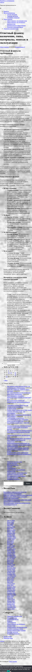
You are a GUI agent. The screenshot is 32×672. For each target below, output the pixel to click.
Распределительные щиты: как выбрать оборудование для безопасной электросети (19, 440)
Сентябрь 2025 (11, 538)
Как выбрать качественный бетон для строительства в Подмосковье (18, 387)
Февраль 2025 (11, 549)
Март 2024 (10, 566)
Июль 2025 (10, 541)
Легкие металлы (12, 463)
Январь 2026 (11, 531)
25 (6, 376)
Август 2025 (11, 539)
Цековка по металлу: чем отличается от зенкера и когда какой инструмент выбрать (19, 427)
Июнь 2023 (10, 580)
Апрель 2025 (11, 545)
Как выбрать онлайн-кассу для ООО (18, 422)
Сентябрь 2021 (11, 607)
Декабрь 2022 (11, 590)
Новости (9, 466)
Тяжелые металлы (12, 477)
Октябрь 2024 (11, 555)
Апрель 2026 (11, 527)
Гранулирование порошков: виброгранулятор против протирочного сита (19, 397)
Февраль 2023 (11, 587)
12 (9, 373)
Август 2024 (11, 558)
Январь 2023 (11, 588)
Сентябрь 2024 (11, 557)
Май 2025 (10, 544)
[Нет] (10, 671)
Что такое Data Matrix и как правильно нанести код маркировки (18, 393)
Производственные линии (15, 474)
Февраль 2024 (11, 568)
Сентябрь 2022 (11, 594)
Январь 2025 (11, 550)
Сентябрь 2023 (11, 575)
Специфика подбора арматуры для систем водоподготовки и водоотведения (17, 407)
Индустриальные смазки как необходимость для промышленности (18, 401)
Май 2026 (10, 525)
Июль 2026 (10, 522)
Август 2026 (11, 520)
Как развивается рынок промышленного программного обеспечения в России (19, 431)
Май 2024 (10, 563)
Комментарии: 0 (20, 47)
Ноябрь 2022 (11, 591)
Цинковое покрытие (13, 479)
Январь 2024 (11, 569)
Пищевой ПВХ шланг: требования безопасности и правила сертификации (19, 453)
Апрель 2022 (11, 599)
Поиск (5, 481)
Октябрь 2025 (11, 536)
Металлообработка (12, 465)
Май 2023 (10, 582)
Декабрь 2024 (11, 552)
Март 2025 (10, 547)
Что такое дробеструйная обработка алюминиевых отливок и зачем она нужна (18, 449)
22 (15, 374)
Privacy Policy (8, 636)
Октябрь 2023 (11, 574)
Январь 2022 (11, 601)
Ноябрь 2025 (11, 534)
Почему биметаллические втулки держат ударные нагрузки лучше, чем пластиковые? (19, 411)
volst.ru (2, 2)
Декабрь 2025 (11, 533)
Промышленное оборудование (16, 476)
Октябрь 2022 (11, 593)
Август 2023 (11, 577)
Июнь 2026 (10, 523)
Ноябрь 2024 (11, 553)
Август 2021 (11, 609)
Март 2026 (10, 528)
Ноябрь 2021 (11, 604)
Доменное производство (14, 462)
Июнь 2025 (10, 542)
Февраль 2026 (11, 530)
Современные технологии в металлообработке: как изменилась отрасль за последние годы (17, 419)
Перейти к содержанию (7, 0)
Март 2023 (10, 585)
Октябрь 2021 (11, 605)
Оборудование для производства (17, 473)
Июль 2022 (10, 596)
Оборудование (4, 47)
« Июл (5, 380)
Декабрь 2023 (11, 571)
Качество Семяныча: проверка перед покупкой (18, 495)
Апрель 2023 (11, 583)
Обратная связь (8, 638)
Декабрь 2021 (11, 602)
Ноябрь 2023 (11, 572)
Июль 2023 (10, 579)
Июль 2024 (10, 560)
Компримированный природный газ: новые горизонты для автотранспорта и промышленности (19, 444)
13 (11, 373)
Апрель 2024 (11, 564)
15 (15, 373)
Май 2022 (10, 598)
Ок (8, 671)
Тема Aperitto (13, 661)
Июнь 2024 (10, 561)
